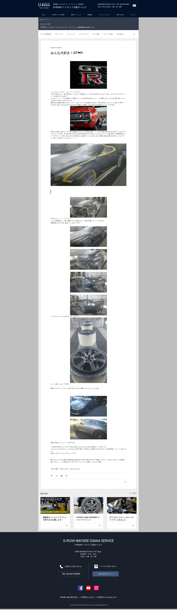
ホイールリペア (84, 34)
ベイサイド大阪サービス (74, 7)
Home (41, 19)
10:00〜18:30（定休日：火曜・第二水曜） (110, 7)
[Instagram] (96, 588)
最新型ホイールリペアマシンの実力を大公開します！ (55, 518)
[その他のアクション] (125, 48)
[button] (134, 34)
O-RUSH (57, 7)
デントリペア (71, 34)
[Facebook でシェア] (52, 476)
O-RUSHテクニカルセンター (107, 597)
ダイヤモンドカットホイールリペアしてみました (121, 518)
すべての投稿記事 (45, 34)
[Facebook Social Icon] (80, 588)
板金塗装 (81, 4)
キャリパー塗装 (108, 34)
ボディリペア (59, 34)
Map (99, 551)
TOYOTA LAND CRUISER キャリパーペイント (88, 518)
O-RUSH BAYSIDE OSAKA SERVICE (88, 541)
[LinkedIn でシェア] (62, 476)
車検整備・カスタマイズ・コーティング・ (65, 4)
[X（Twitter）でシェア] (57, 476)
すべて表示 (133, 493)
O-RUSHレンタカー (87, 597)
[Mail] (134, 5)
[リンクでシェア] (67, 476)
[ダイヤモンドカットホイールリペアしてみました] (122, 505)
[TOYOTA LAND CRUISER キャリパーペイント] (88, 505)
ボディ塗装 (96, 34)
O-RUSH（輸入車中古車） (69, 597)
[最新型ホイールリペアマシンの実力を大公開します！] (55, 505)
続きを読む (120, 34)
